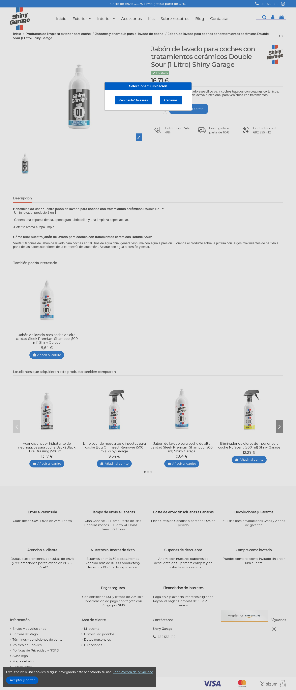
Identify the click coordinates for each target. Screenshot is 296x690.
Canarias (171, 100)
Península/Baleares (133, 100)
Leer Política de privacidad (133, 672)
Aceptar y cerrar (22, 680)
